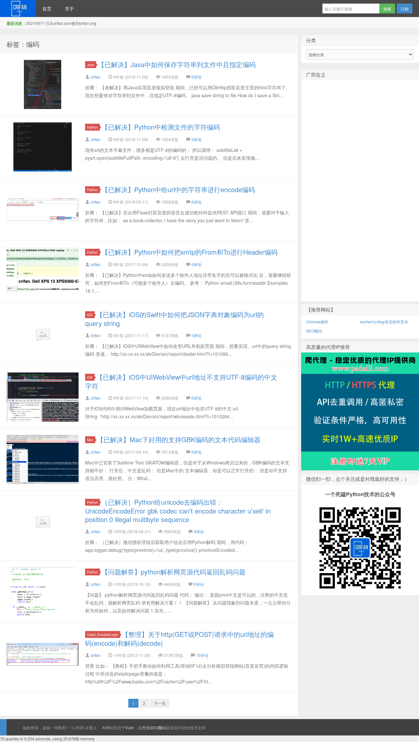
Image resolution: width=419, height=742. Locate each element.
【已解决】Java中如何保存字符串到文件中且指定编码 (177, 64)
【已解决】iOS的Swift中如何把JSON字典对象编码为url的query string (174, 319)
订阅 (405, 8)
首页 (46, 8)
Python (92, 127)
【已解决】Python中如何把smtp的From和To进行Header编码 (189, 252)
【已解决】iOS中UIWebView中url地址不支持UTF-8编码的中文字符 (181, 381)
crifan (95, 77)
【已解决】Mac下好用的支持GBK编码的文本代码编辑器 (179, 439)
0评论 (196, 77)
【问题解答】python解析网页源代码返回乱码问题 (173, 571)
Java (90, 64)
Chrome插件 (317, 321)
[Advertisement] (360, 201)
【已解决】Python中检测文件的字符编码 (160, 127)
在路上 (18, 8)
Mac (90, 439)
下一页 (160, 703)
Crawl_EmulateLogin (102, 634)
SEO (178, 727)
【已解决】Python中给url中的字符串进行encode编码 (178, 189)
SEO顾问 (314, 331)
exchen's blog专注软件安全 (384, 321)
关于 (69, 8)
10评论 (202, 655)
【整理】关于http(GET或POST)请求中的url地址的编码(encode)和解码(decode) (179, 638)
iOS (90, 314)
